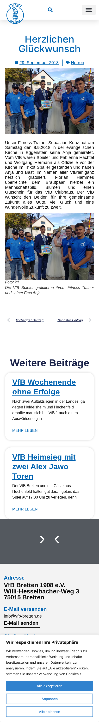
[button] (89, 10)
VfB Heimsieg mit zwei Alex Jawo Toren (44, 466)
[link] (50, 10)
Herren (77, 62)
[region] (49, 678)
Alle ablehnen (49, 712)
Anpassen (50, 699)
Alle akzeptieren (49, 686)
